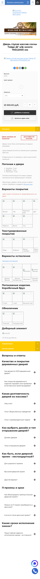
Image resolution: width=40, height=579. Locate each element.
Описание (5, 129)
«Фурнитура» (28, 184)
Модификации (7, 344)
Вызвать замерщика (15, 2)
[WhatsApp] (25, 68)
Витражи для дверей (10, 261)
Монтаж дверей (8, 349)
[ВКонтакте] (14, 68)
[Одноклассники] (17, 68)
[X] (23, 68)
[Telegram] (20, 68)
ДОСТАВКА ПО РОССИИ (29, 137)
